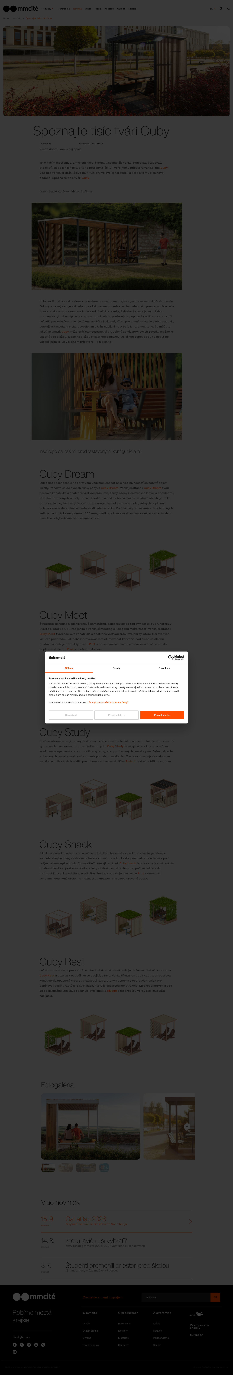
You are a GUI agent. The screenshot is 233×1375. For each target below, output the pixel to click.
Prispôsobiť (114, 715)
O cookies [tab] (164, 668)
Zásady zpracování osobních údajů (107, 702)
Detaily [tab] (116, 668)
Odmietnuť (71, 715)
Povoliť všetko (162, 715)
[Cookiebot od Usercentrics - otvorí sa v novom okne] (170, 657)
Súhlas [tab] (69, 668)
